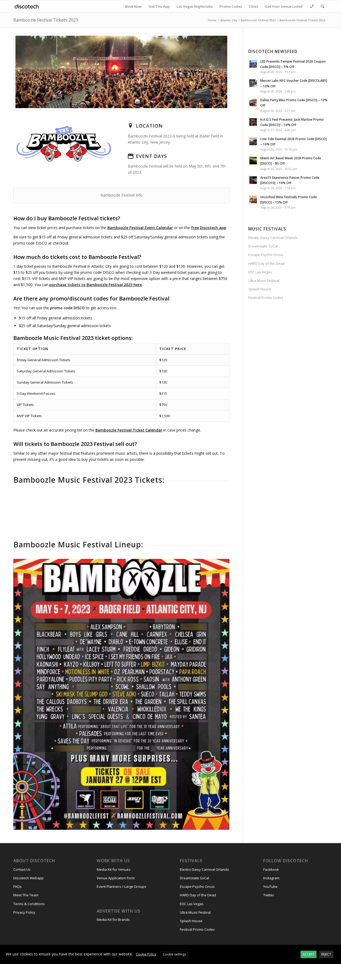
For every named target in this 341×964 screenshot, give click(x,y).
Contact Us (22, 869)
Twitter (268, 895)
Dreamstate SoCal (263, 246)
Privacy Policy (24, 912)
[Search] (322, 6)
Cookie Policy (146, 954)
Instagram (271, 878)
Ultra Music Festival (263, 280)
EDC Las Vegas (260, 272)
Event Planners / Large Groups (121, 886)
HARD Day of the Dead (266, 263)
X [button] (336, 949)
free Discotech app (208, 227)
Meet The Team (25, 895)
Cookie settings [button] (174, 954)
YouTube (270, 886)
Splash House (259, 289)
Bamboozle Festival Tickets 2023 (45, 20)
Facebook (271, 869)
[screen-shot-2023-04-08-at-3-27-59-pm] (121, 72)
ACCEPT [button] (308, 954)
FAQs (17, 886)
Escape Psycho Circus (265, 254)
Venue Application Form (116, 878)
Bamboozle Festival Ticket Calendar (128, 430)
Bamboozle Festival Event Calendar (140, 227)
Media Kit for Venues (114, 869)
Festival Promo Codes (265, 297)
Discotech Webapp (28, 878)
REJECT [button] (326, 954)
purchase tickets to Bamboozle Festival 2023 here (95, 284)
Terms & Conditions (29, 903)
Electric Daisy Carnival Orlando (273, 237)
